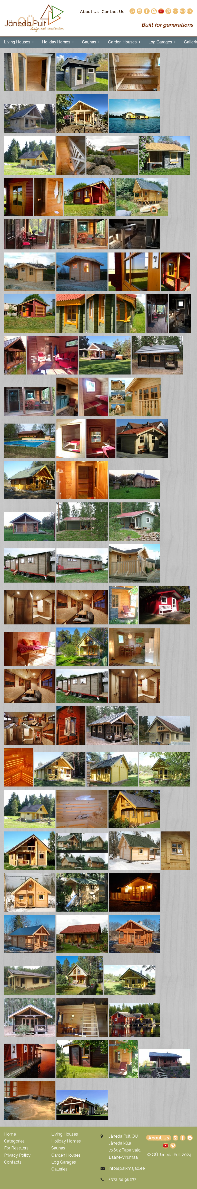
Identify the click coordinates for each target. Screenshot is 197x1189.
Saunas (90, 42)
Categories (14, 1141)
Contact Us (113, 11)
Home (10, 1134)
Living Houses (18, 42)
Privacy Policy (17, 1155)
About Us (89, 11)
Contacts (13, 1162)
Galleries (59, 1169)
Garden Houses (123, 42)
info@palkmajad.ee (127, 1168)
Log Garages (161, 42)
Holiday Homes (57, 42)
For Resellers (16, 1148)
